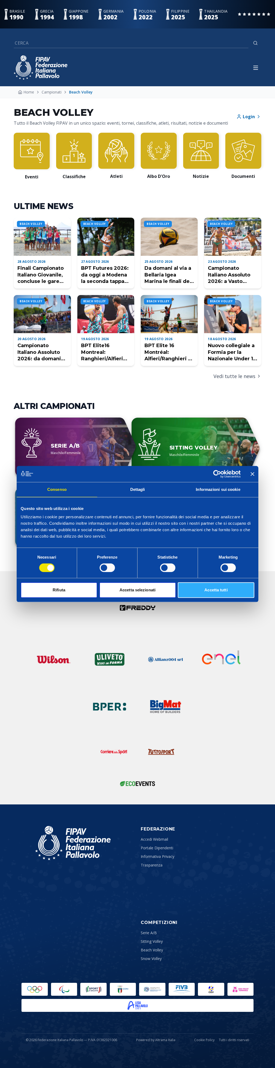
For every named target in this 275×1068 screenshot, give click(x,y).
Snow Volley (151, 958)
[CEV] (211, 989)
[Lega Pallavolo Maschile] (137, 1005)
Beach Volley (152, 949)
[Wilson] (53, 659)
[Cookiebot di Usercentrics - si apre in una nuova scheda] (217, 474)
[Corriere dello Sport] (114, 752)
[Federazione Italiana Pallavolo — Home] (40, 67)
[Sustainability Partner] (137, 783)
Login (249, 117)
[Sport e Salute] (93, 989)
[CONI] (123, 989)
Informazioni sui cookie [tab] (218, 489)
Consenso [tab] (57, 489)
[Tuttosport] (161, 752)
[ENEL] (221, 659)
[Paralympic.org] (64, 989)
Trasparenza (151, 865)
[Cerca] (255, 43)
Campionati (51, 92)
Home (28, 92)
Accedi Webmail (154, 839)
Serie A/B (149, 932)
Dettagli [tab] (137, 489)
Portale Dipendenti (157, 847)
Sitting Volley (152, 941)
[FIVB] (182, 989)
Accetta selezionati (137, 590)
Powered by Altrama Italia (155, 1040)
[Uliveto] (109, 659)
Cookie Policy (204, 1040)
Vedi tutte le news (234, 376)
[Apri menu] (255, 67)
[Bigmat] (165, 706)
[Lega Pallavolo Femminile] (240, 989)
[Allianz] (165, 659)
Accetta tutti (215, 590)
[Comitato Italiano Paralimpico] (152, 989)
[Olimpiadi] (34, 989)
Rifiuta (59, 590)
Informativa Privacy (157, 856)
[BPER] (109, 706)
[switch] (107, 567)
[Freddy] (137, 607)
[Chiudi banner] (252, 474)
